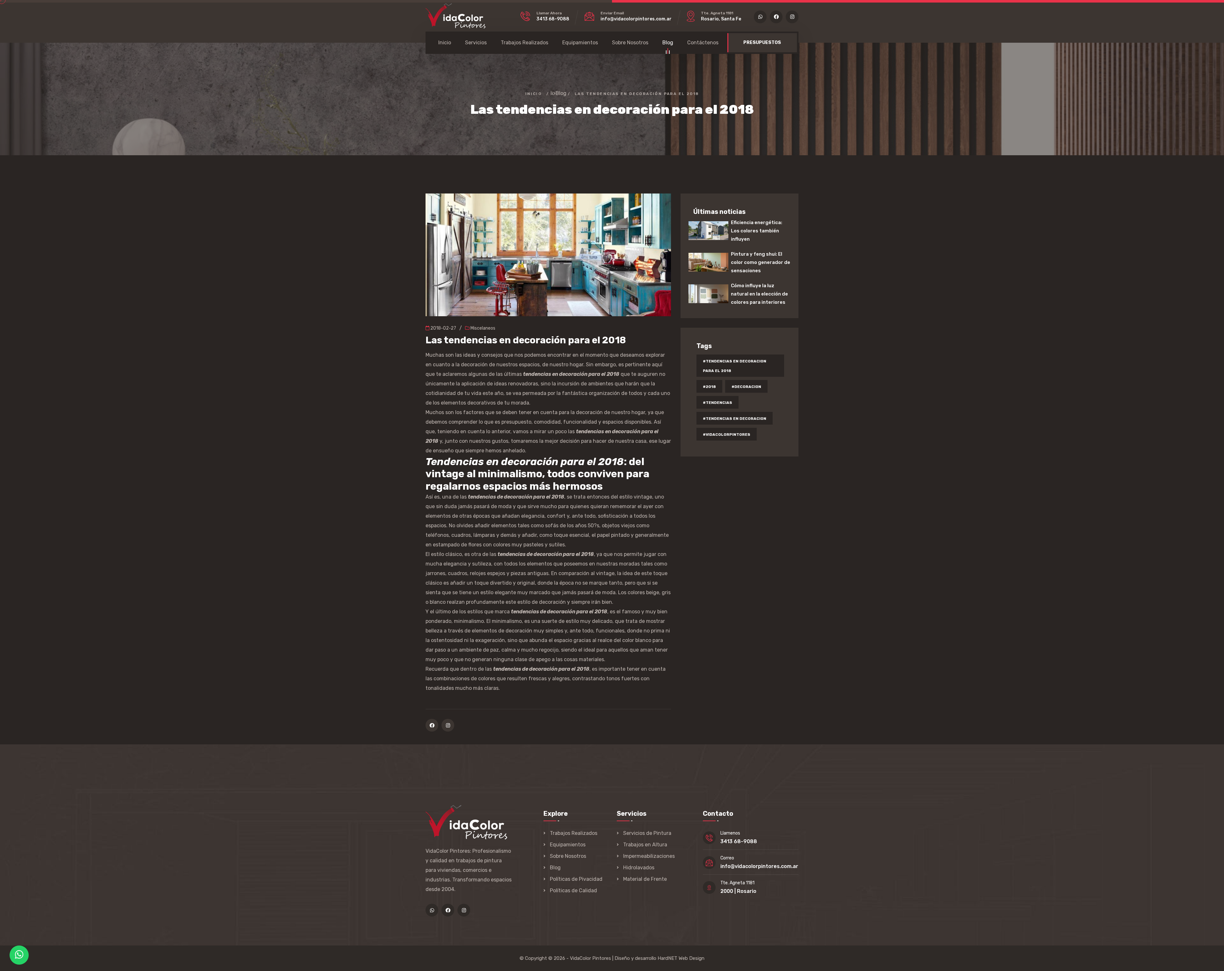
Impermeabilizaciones (649, 856)
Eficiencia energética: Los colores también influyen (756, 231)
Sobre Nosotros (630, 43)
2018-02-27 (442, 328)
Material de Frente (645, 879)
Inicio (444, 43)
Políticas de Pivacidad (576, 879)
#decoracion (746, 386)
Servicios (476, 43)
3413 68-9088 (552, 19)
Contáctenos (702, 43)
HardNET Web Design (681, 958)
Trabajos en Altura (645, 845)
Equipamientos (580, 43)
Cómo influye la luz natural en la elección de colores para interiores (759, 294)
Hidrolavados (638, 868)
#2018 (709, 386)
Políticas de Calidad (573, 890)
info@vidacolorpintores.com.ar (636, 19)
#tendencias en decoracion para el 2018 (734, 366)
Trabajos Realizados (524, 43)
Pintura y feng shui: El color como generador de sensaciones (760, 262)
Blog (667, 43)
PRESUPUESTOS (762, 42)
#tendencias (717, 402)
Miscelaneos (482, 328)
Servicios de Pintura (647, 833)
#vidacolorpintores (726, 434)
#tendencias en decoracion (734, 418)
